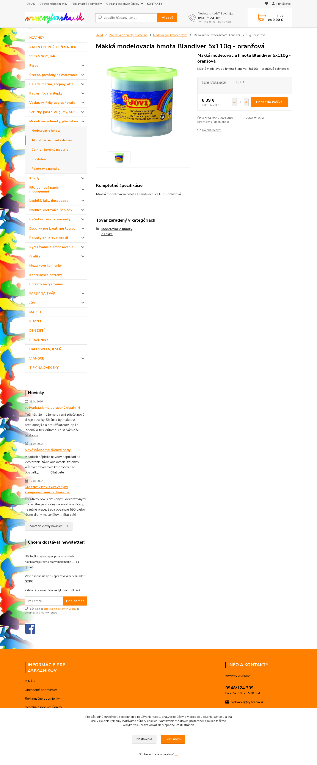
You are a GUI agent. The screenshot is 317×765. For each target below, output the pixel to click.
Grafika (35, 256)
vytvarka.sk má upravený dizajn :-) (52, 407)
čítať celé (31, 435)
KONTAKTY (154, 4)
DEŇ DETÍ (36, 330)
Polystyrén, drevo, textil (48, 238)
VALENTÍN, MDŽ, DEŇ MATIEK (52, 47)
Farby (33, 65)
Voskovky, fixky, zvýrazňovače (52, 103)
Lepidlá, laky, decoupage (48, 201)
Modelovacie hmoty (45, 131)
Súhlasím (173, 739)
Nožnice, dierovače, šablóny (50, 210)
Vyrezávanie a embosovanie (51, 247)
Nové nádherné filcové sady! (48, 450)
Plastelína (39, 159)
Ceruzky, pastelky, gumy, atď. (52, 112)
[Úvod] (58, 18)
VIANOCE (36, 358)
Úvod (99, 35)
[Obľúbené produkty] (266, 4)
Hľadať (167, 17)
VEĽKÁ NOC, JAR (42, 56)
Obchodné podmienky (53, 4)
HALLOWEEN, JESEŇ (45, 349)
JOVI (32, 303)
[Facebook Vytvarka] (30, 628)
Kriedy (34, 178)
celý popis (282, 69)
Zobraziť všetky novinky (45, 526)
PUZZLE (35, 321)
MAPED (35, 312)
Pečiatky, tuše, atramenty (50, 219)
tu (176, 754)
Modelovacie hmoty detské (52, 140)
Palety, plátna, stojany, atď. (51, 84)
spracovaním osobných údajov (60, 608)
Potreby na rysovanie (46, 284)
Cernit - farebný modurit (49, 150)
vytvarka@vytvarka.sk (247, 702)
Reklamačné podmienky (87, 4)
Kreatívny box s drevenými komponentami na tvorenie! (47, 490)
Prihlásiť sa (75, 601)
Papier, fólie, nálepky (46, 93)
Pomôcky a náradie (45, 169)
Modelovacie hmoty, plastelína (53, 121)
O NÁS (31, 4)
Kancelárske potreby (45, 275)
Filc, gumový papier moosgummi (44, 189)
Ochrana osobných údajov (122, 4)
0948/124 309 (209, 18)
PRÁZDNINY (38, 340)
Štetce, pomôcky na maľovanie (53, 75)
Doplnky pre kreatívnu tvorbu (52, 228)
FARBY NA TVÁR (42, 293)
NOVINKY (36, 38)
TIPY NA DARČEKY (44, 368)
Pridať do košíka (269, 102)
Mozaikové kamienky (45, 265)
